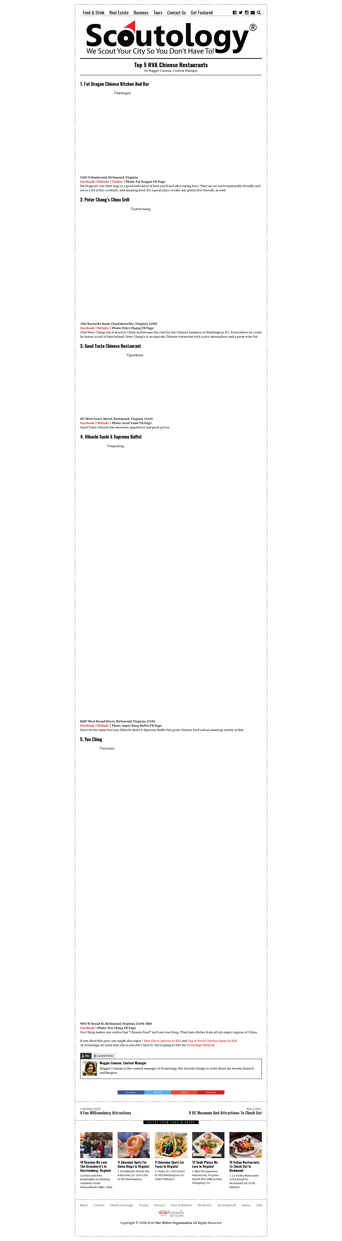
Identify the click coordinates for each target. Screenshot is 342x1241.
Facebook (87, 181)
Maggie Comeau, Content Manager (173, 70)
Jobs (259, 1205)
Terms (144, 1205)
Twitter (117, 181)
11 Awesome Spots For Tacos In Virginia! (169, 1164)
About (84, 1205)
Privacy (159, 1205)
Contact (99, 1205)
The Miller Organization (173, 1223)
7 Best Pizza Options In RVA (161, 1041)
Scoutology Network (200, 1045)
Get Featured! (226, 1205)
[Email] (253, 12)
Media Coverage (121, 1205)
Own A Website (181, 1205)
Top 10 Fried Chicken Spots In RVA (212, 1041)
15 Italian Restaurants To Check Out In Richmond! (244, 1166)
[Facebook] (235, 12)
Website (103, 181)
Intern (246, 1205)
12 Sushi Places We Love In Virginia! (205, 1164)
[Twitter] (241, 12)
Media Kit (204, 1205)
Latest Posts (105, 1055)
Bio (87, 1055)
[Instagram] (247, 12)
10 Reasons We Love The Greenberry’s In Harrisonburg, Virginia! (95, 1166)
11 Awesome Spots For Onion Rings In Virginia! (133, 1164)
